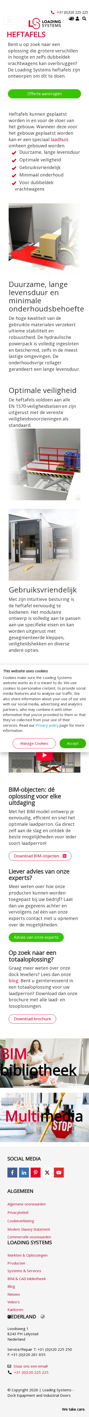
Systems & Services (24, 1270)
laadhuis (59, 139)
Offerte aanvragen (44, 93)
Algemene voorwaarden (26, 1204)
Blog (11, 1286)
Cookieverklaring (20, 1221)
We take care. (73, 1409)
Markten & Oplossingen (27, 1255)
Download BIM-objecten (38, 856)
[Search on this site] (84, 18)
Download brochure (32, 1019)
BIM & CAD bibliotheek (26, 1278)
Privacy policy (47, 725)
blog (13, 980)
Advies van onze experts (36, 937)
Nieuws (13, 1294)
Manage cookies (34, 743)
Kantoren (15, 1309)
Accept (73, 743)
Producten (16, 1263)
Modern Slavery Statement (28, 1229)
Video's (13, 1301)
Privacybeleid (17, 1212)
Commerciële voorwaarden (29, 1237)
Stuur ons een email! (31, 1366)
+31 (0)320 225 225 (72, 12)
